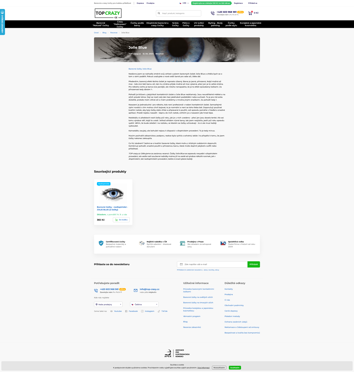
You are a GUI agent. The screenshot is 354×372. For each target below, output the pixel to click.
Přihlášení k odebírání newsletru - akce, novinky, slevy (198, 270)
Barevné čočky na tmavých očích (198, 302)
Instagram (149, 311)
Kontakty (229, 289)
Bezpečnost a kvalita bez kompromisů (242, 333)
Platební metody (232, 316)
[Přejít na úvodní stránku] (108, 13)
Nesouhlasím (219, 368)
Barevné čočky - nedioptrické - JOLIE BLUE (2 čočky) (112, 208)
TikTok (164, 311)
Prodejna (150, 3)
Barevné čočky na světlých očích (198, 297)
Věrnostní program (191, 316)
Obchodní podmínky (234, 305)
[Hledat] (159, 13)
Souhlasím (235, 368)
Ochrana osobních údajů (236, 322)
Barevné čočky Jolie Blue (140, 69)
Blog (104, 33)
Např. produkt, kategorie (173, 13)
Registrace (238, 3)
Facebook (133, 311)
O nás (227, 300)
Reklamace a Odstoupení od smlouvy (242, 327)
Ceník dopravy (231, 311)
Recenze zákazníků (192, 327)
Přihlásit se (252, 3)
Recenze (113, 33)
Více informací (203, 368)
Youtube (118, 311)
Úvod (96, 33)
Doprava (140, 3)
